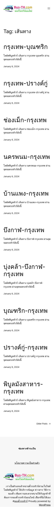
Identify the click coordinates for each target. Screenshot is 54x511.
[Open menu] (49, 8)
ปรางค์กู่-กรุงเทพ (25, 347)
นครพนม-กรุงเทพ (26, 156)
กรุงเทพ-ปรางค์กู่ (25, 83)
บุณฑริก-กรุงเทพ (25, 310)
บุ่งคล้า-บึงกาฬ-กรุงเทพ (24, 270)
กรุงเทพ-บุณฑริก (25, 46)
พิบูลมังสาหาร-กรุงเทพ (23, 387)
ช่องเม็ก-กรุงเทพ (25, 120)
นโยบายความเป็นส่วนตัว (27, 463)
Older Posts (43, 423)
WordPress (45, 504)
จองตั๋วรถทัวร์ (21, 501)
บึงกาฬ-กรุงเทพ (23, 230)
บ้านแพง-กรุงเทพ (26, 193)
